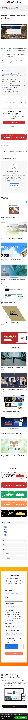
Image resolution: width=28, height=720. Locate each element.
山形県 (5, 531)
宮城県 (5, 534)
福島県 (5, 535)
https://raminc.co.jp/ (14, 183)
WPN (12, 48)
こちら (11, 583)
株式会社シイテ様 (5, 48)
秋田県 (5, 529)
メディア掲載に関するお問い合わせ (9, 714)
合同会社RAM (13, 74)
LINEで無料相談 (20, 717)
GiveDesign (5, 74)
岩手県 (5, 532)
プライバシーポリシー (21, 714)
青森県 (5, 527)
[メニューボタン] (26, 2)
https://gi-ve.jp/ (9, 89)
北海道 (5, 526)
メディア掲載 (10, 21)
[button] (3, 102)
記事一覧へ (14, 189)
